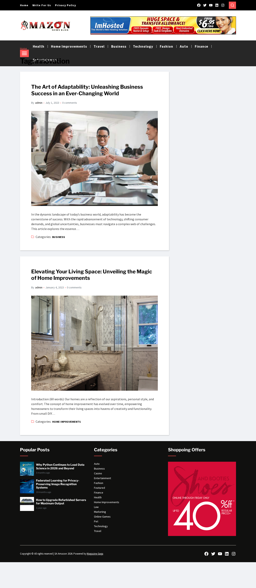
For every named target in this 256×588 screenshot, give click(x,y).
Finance (201, 46)
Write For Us (41, 5)
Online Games (102, 516)
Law (96, 507)
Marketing (100, 512)
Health (98, 497)
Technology (101, 526)
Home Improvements (66, 421)
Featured (99, 488)
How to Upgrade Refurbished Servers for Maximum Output (61, 501)
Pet (96, 521)
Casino (98, 473)
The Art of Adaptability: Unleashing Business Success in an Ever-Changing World (87, 90)
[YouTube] (211, 5)
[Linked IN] (217, 5)
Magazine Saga (95, 553)
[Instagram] (223, 5)
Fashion (98, 483)
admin (38, 102)
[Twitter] (205, 5)
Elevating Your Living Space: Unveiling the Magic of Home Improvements (91, 274)
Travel (97, 531)
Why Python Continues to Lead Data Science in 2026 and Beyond (60, 466)
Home (24, 5)
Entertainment (102, 478)
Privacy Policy (65, 5)
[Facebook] (199, 5)
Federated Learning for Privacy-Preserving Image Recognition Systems (57, 484)
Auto (184, 46)
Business (58, 237)
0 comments (69, 102)
